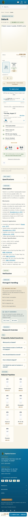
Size (3, 60)
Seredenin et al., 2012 (16, 212)
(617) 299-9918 (5, 463)
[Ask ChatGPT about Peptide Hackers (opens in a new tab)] (2, 510)
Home (2, 12)
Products (7, 12)
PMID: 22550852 (10, 260)
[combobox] (14, 7)
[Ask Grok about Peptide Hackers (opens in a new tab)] (6, 510)
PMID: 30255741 (10, 256)
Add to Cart (15, 89)
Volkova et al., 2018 (8, 234)
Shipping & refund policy (14, 159)
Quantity (5, 74)
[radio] (6, 67)
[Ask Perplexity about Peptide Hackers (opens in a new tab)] (14, 510)
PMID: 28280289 (7, 252)
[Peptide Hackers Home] (3, 2)
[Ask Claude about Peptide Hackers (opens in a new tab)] (10, 510)
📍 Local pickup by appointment (9, 477)
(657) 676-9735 (5, 473)
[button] (14, 38)
